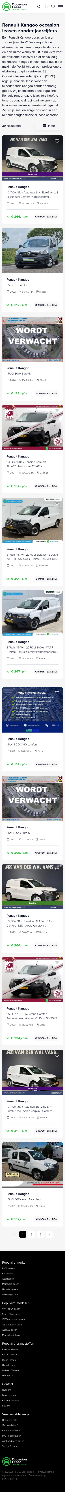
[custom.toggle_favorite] (57, 141)
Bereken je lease (10, 1400)
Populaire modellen (16, 1303)
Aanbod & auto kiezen (13, 1441)
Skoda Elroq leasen (11, 1314)
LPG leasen (7, 1375)
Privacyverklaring (45, 1471)
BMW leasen (8, 1268)
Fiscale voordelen (11, 1430)
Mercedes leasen (10, 1283)
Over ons (6, 1389)
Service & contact (10, 1446)
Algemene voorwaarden (14, 1475)
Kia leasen (7, 1273)
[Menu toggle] (60, 6)
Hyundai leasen (10, 1289)
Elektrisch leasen (10, 1349)
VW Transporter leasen (13, 1319)
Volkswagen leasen (11, 1294)
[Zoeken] (39, 6)
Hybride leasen (9, 1365)
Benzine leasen (10, 1354)
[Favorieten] (53, 6)
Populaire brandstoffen (18, 1343)
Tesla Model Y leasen (12, 1324)
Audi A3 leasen (9, 1329)
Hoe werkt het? (9, 1420)
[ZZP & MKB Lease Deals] (14, 6)
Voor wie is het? (10, 1425)
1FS (16, 1478)
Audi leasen (8, 1278)
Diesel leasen (9, 1359)
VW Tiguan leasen (11, 1308)
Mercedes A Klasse (11, 1335)
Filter (51, 125)
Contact (7, 1384)
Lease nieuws (9, 1395)
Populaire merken (14, 1262)
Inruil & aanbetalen (11, 1435)
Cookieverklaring (37, 1475)
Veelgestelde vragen (16, 1414)
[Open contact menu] (46, 6)
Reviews (6, 1405)
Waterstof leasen (10, 1370)
